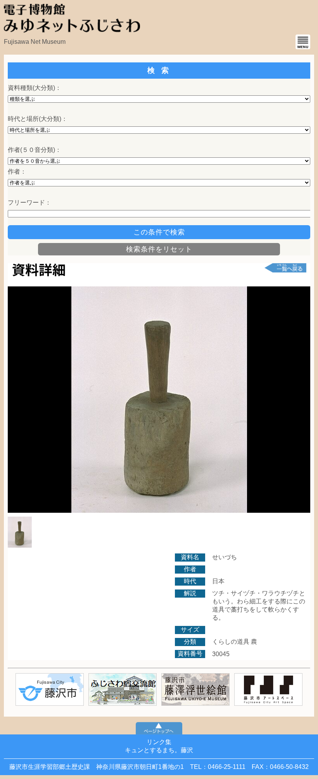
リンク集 (159, 742)
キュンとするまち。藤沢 (159, 750)
